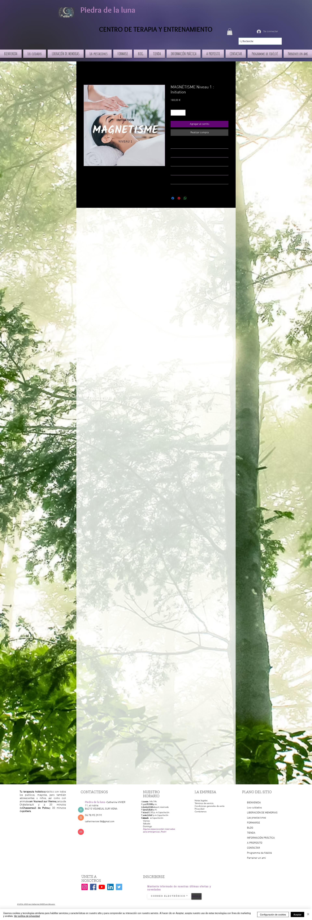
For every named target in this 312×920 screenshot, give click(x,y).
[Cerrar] (308, 914)
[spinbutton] (178, 113)
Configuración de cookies (273, 914)
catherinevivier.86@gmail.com (99, 821)
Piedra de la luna (107, 10)
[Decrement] (173, 113)
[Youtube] (102, 887)
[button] (230, 31)
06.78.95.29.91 (93, 815)
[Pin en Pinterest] (179, 198)
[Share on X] (191, 198)
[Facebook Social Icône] (93, 887)
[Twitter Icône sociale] (119, 887)
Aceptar (297, 914)
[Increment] (183, 113)
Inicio (87, 73)
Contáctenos (201, 811)
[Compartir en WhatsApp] (185, 198)
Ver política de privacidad (27, 916)
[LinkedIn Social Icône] (110, 887)
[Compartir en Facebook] (173, 198)
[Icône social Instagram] (84, 887)
